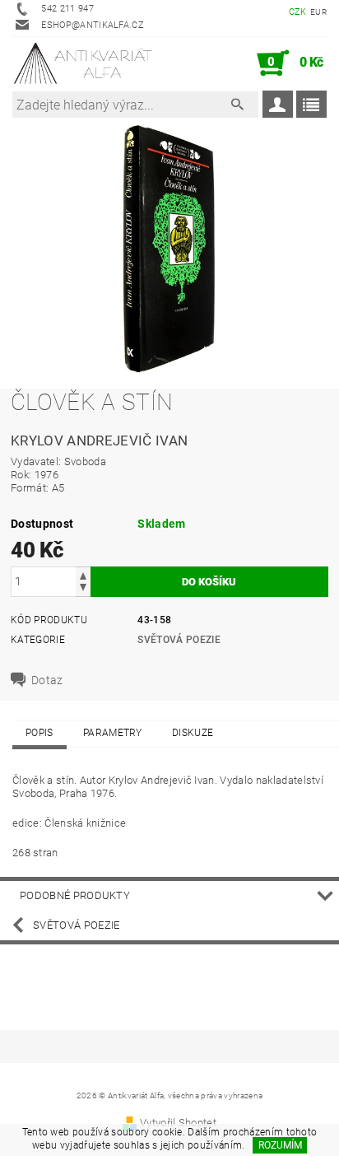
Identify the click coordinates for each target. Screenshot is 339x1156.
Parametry (112, 733)
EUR (318, 11)
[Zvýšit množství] (83, 574)
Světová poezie (178, 640)
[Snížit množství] (83, 589)
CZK (298, 12)
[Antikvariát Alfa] (83, 63)
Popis (39, 733)
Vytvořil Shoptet (178, 1122)
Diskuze (192, 733)
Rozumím (280, 1145)
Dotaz (47, 680)
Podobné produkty (75, 895)
